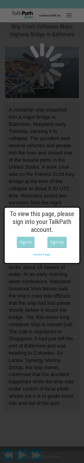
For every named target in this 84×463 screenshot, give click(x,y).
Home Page (42, 254)
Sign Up (57, 242)
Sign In (26, 242)
